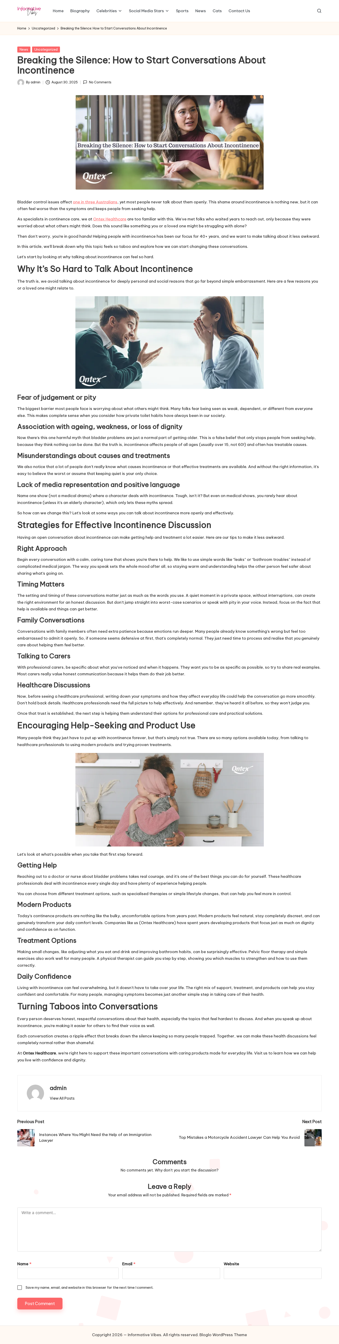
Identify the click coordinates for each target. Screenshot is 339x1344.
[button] (62, 1098)
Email (128, 1263)
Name (24, 1263)
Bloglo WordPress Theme (223, 1334)
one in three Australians (95, 202)
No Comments (100, 82)
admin (58, 1087)
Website (231, 1263)
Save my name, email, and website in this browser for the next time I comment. (89, 1287)
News (24, 49)
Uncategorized (46, 49)
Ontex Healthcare (109, 219)
